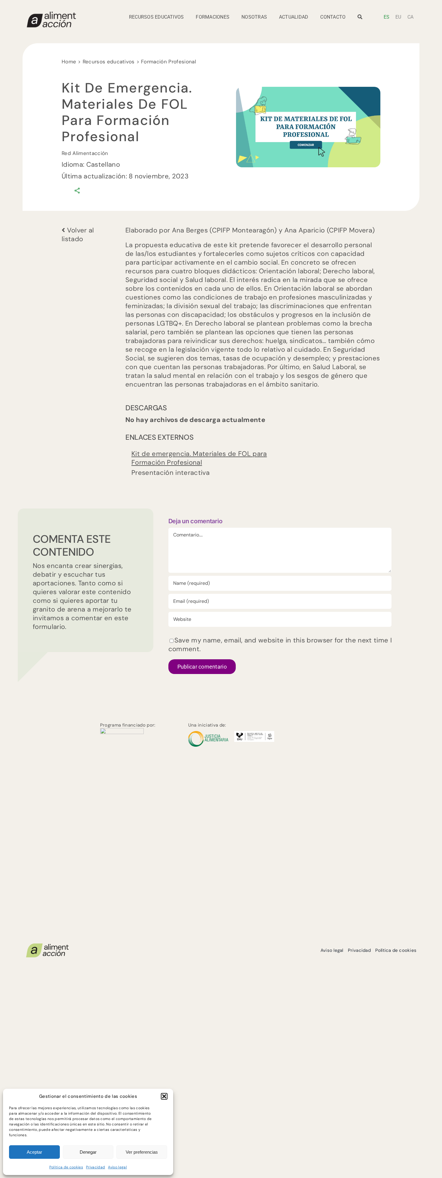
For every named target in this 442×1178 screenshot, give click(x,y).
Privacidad (95, 1167)
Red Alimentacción (85, 153)
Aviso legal (117, 1167)
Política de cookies (66, 1167)
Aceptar (34, 1152)
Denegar (88, 1152)
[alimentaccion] (47, 945)
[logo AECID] (122, 731)
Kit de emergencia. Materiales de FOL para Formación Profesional (199, 458)
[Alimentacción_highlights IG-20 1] (51, 14)
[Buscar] (360, 18)
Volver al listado (78, 234)
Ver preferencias (142, 1152)
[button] (164, 1096)
